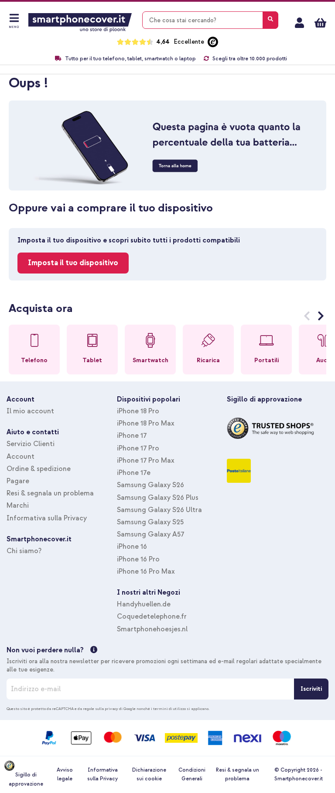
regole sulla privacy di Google (109, 708)
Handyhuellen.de (144, 604)
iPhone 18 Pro (138, 411)
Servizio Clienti (31, 444)
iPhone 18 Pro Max (145, 423)
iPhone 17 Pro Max (145, 460)
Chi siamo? (24, 551)
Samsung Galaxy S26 (150, 485)
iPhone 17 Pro (138, 448)
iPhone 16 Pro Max (146, 571)
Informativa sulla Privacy (47, 518)
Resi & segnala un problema (50, 493)
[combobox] (210, 20)
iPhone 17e (133, 472)
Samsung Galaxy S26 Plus (157, 497)
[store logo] (80, 22)
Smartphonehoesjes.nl (152, 629)
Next (320, 318)
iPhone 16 (132, 546)
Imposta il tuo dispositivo (73, 263)
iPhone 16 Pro (138, 559)
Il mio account (299, 22)
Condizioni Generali (191, 774)
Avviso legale (65, 774)
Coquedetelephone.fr (152, 616)
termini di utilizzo (169, 708)
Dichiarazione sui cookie (149, 774)
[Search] (270, 20)
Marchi (18, 505)
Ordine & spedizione (39, 468)
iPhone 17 (132, 435)
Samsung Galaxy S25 (150, 522)
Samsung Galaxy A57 (150, 534)
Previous (306, 318)
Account (20, 456)
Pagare (18, 481)
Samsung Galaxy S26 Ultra (159, 510)
